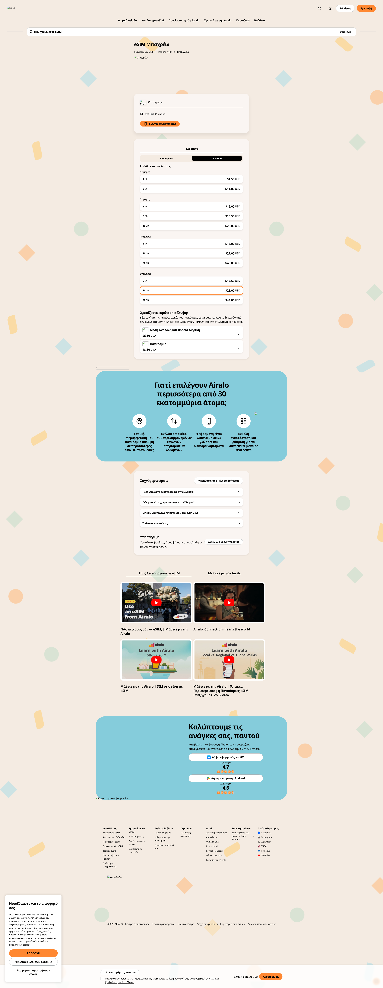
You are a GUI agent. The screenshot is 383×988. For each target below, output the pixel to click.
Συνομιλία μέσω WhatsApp (223, 541)
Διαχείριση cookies (207, 924)
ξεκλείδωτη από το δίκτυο (119, 982)
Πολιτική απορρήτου (163, 924)
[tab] (191, 148)
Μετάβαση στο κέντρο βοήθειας (218, 480)
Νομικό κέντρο (186, 924)
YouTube (265, 855)
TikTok (264, 846)
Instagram (266, 837)
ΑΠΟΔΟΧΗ (33, 953)
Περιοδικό (243, 20)
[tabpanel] (191, 228)
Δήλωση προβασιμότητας (262, 924)
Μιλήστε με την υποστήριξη (162, 839)
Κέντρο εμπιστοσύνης (137, 924)
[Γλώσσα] (319, 8)
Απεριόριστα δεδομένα (114, 837)
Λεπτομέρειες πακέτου (122, 972)
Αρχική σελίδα (127, 20)
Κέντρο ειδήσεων (214, 850)
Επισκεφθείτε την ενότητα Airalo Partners (240, 836)
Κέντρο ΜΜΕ (212, 846)
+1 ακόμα (160, 114)
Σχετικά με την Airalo (217, 20)
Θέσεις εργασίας (214, 855)
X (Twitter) (266, 841)
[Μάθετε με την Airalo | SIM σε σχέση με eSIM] (156, 659)
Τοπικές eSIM (165, 52)
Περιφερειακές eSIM (113, 846)
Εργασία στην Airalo (216, 859)
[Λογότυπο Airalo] (16, 8)
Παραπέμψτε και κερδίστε (111, 857)
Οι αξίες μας (212, 841)
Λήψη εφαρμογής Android (228, 778)
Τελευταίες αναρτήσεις (186, 834)
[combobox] (191, 32)
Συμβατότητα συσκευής (135, 850)
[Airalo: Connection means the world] (229, 602)
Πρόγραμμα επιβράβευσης (110, 865)
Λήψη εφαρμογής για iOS (228, 757)
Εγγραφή (366, 8)
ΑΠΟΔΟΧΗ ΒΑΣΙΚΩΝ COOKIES (34, 962)
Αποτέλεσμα (212, 837)
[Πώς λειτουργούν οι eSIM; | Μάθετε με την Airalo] (156, 602)
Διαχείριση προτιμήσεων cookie (33, 972)
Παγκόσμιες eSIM (111, 841)
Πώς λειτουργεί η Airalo (184, 20)
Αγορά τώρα (271, 976)
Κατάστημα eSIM (153, 20)
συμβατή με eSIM (205, 978)
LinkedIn (265, 850)
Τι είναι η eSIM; (136, 836)
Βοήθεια (259, 20)
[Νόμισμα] (330, 8)
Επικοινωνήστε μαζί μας (164, 847)
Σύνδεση (345, 8)
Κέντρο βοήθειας (163, 832)
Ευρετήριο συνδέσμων (232, 924)
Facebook (265, 832)
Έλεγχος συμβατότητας (162, 123)
